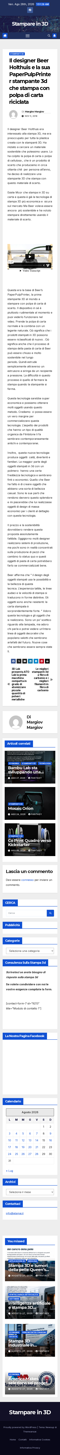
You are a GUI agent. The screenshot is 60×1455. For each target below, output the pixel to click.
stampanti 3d (17, 54)
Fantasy (36, 778)
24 (9, 1154)
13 (30, 1140)
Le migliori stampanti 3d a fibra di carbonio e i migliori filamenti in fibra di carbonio (40, 679)
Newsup (50, 1427)
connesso (27, 880)
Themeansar (29, 1431)
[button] (49, 35)
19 (23, 1147)
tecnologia (45, 763)
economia (14, 763)
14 (36, 1140)
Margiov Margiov (34, 111)
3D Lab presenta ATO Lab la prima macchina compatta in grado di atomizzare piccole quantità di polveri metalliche (20, 684)
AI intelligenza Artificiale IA (23, 1295)
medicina (32, 1261)
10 (9, 1140)
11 (16, 1140)
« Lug (9, 1170)
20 (30, 1147)
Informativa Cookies (39, 1439)
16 (50, 1140)
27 (30, 1154)
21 (37, 1147)
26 (23, 1154)
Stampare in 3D (30, 24)
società (13, 1337)
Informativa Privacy (30, 1447)
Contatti (22, 1439)
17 (9, 1147)
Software (14, 1299)
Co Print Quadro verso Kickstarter (29, 842)
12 (23, 1140)
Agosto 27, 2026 (22, 1275)
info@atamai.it (15, 1213)
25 (16, 1154)
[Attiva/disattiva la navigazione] (27, 35)
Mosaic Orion (20, 808)
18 (16, 1147)
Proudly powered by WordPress (20, 1427)
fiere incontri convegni (34, 1332)
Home (13, 1439)
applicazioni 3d (17, 1261)
